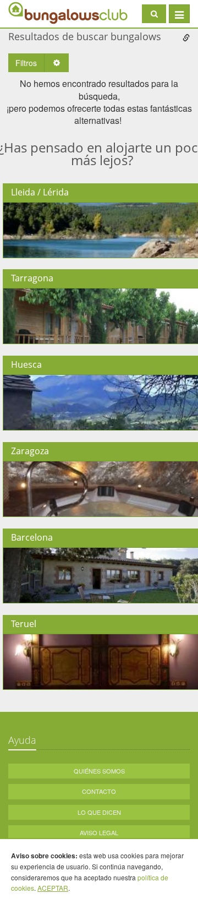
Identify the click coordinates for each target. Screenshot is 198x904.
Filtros (26, 62)
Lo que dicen (99, 812)
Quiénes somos (99, 770)
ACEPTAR (52, 887)
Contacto (99, 791)
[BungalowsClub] (35, 12)
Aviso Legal (99, 832)
